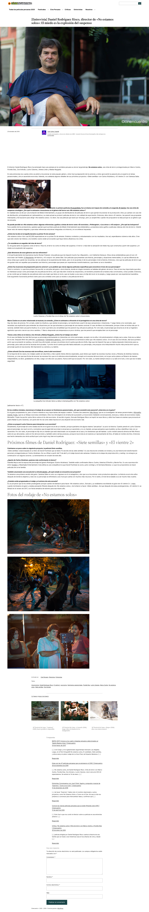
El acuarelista (76, 208)
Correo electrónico (53, 885)
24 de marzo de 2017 (59, 745)
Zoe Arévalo (47, 687)
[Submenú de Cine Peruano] (62, 9)
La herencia (40, 340)
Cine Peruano (44, 677)
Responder (55, 758)
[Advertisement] (74, 152)
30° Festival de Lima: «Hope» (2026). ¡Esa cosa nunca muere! (103, 728)
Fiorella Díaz (86, 685)
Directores (52, 677)
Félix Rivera (94, 412)
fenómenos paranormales (75, 685)
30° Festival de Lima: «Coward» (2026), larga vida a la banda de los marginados (74, 729)
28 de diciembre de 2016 (60, 765)
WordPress (60, 908)
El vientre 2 (57, 685)
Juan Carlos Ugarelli (53, 131)
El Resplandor (29, 257)
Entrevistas (59, 677)
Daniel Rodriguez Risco (46, 685)
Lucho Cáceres (95, 685)
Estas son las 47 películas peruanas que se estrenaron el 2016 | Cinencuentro (77, 763)
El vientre (122, 208)
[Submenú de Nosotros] (94, 9)
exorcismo (64, 685)
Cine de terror (35, 685)
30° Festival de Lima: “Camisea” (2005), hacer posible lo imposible (43, 728)
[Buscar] (139, 3)
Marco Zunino (104, 685)
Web (47, 893)
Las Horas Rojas (50, 135)
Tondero (15, 465)
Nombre (49, 877)
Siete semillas (39, 687)
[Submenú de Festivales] (48, 9)
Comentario (50, 857)
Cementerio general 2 (53, 340)
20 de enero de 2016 (59, 830)
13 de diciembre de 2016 (60, 788)
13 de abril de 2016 (58, 810)
